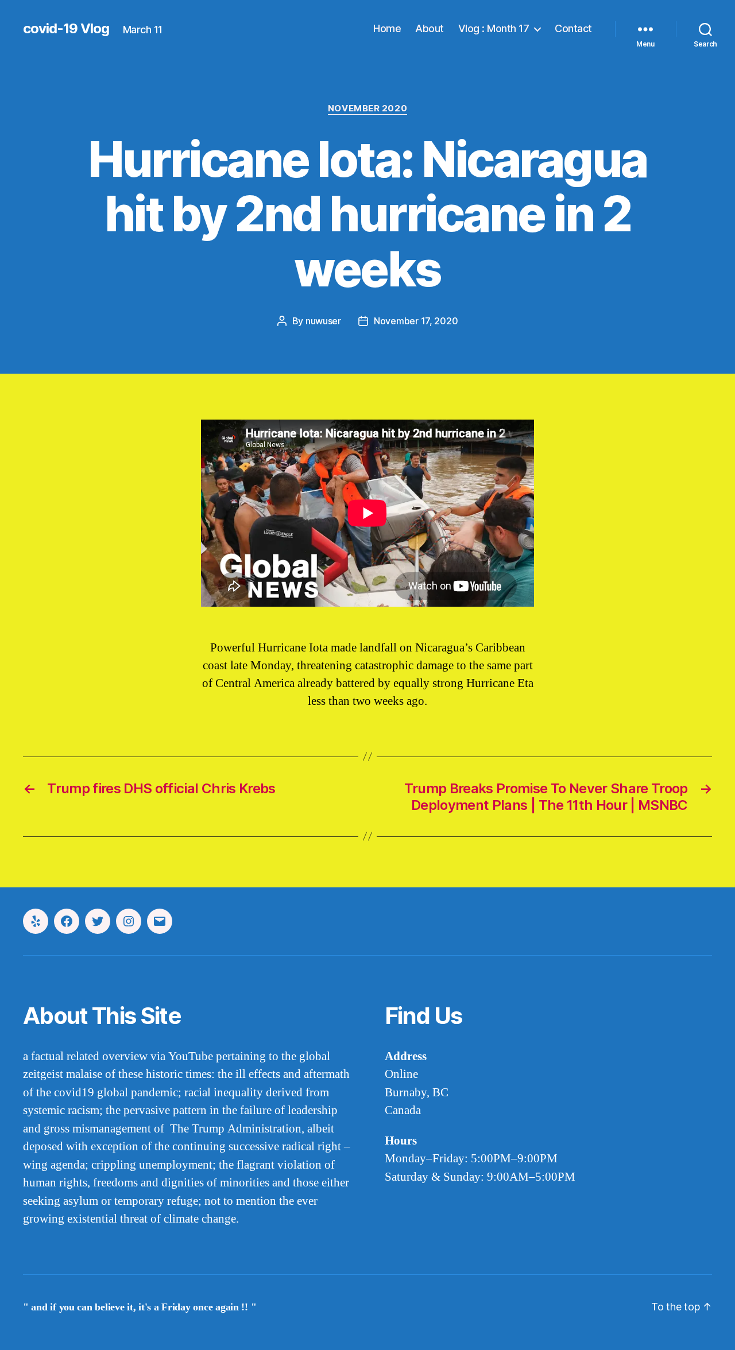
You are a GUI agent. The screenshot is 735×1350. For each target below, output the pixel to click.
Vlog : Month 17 (493, 28)
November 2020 (367, 108)
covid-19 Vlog (66, 29)
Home (387, 28)
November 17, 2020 (416, 321)
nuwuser (323, 321)
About (429, 28)
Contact (573, 28)
